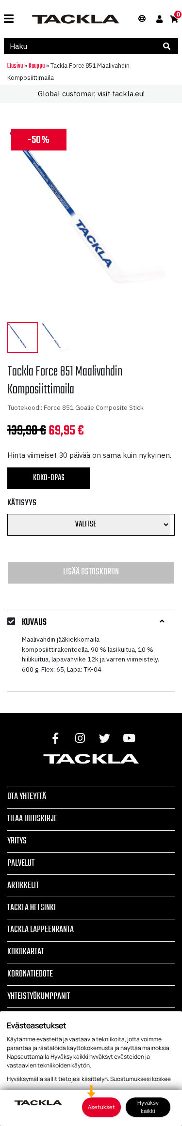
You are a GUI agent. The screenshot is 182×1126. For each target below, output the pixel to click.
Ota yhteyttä (26, 796)
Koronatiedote (30, 974)
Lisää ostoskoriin (91, 572)
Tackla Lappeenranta (40, 929)
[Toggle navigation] (9, 19)
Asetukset (101, 1107)
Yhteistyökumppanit (38, 996)
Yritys (17, 841)
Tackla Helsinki (31, 908)
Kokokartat (25, 952)
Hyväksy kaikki (148, 1106)
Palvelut (20, 863)
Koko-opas (49, 478)
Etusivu (15, 65)
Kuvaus (34, 622)
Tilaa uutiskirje (32, 819)
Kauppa (37, 65)
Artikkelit (23, 885)
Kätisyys (21, 503)
